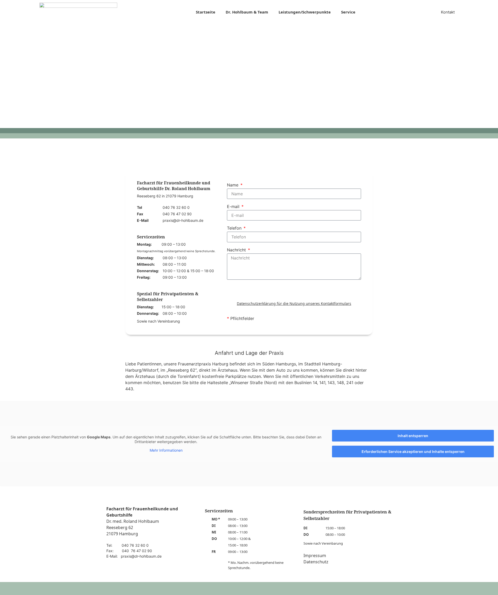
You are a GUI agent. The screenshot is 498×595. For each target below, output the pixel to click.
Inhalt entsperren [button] (413, 435)
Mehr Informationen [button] (166, 450)
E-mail (234, 206)
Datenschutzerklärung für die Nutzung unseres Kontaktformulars (294, 303)
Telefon (235, 228)
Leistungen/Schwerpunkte (305, 12)
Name (233, 185)
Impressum (314, 555)
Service (348, 12)
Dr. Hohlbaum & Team (247, 12)
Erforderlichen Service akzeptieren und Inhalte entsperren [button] (413, 451)
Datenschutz (315, 562)
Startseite (205, 12)
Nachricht (237, 250)
